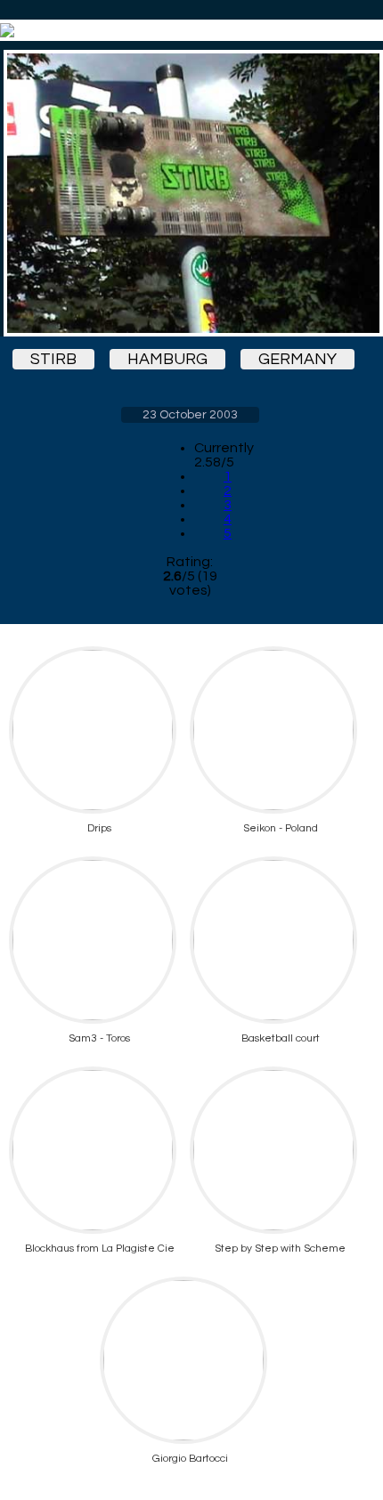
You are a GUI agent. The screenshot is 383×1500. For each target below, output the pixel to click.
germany (297, 359)
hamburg (167, 359)
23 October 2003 (190, 415)
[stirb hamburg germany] (190, 193)
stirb (53, 359)
